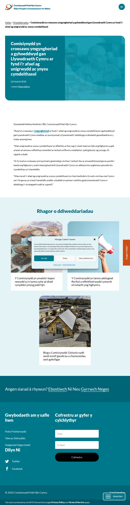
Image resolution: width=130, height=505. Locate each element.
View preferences (86, 258)
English (122, 7)
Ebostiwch (57, 388)
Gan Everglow (117, 492)
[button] (94, 239)
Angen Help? (126, 253)
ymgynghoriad (41, 130)
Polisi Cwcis (57, 265)
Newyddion (24, 86)
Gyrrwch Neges (95, 388)
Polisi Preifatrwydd (69, 265)
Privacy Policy (58, 502)
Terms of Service (76, 502)
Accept (44, 258)
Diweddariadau (21, 22)
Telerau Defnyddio (15, 438)
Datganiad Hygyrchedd (17, 444)
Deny (65, 258)
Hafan (8, 22)
